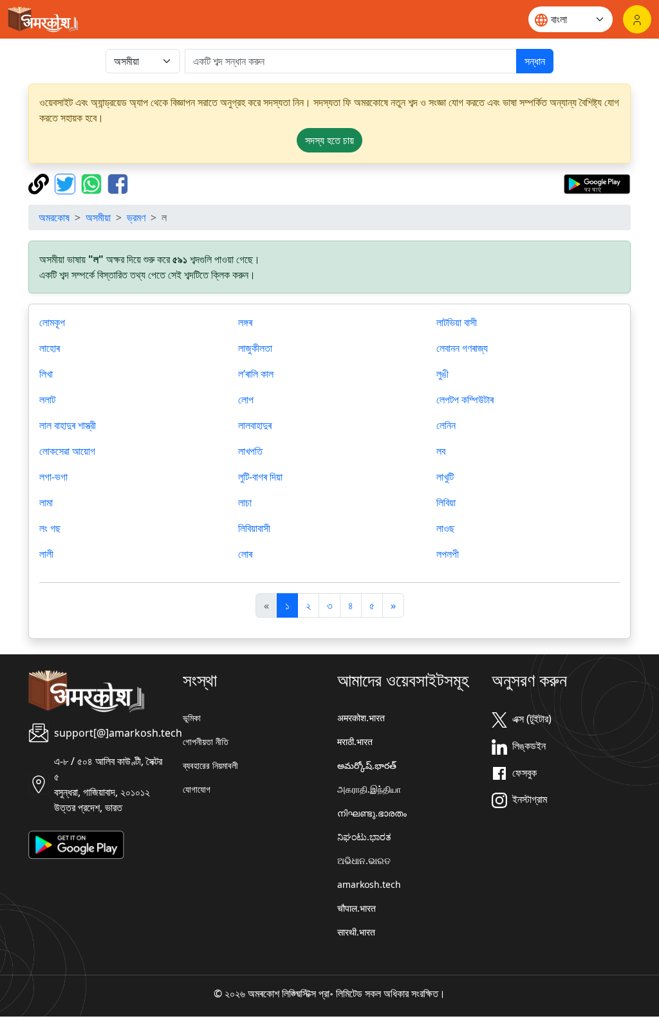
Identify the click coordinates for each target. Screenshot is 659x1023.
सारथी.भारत (356, 932)
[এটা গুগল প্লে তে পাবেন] (597, 183)
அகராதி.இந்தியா (369, 789)
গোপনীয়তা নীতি (205, 741)
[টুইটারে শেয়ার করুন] (67, 183)
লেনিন (446, 425)
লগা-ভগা (53, 477)
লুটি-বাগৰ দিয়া (260, 477)
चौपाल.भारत (356, 908)
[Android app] (76, 843)
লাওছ (445, 528)
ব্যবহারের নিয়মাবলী (210, 765)
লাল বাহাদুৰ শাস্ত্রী (67, 425)
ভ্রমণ (136, 217)
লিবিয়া (446, 502)
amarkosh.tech (369, 884)
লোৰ (245, 554)
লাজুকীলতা (255, 348)
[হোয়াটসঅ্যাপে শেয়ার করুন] (93, 183)
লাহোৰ (49, 348)
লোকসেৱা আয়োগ (67, 451)
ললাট (47, 399)
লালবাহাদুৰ (255, 425)
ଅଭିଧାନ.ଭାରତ (364, 860)
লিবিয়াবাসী (254, 528)
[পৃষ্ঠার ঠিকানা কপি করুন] (40, 183)
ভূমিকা (192, 718)
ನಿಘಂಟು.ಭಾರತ (364, 837)
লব (440, 451)
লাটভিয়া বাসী (456, 322)
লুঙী (442, 374)
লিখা (46, 374)
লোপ (246, 399)
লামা (46, 502)
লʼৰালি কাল (256, 374)
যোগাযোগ (196, 789)
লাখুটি (445, 477)
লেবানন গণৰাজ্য (462, 348)
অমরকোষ (54, 217)
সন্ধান (534, 61)
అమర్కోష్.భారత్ (366, 765)
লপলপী (447, 554)
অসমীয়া (98, 217)
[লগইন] (637, 19)
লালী (46, 554)
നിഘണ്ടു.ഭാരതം (372, 813)
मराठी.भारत (355, 741)
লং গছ (49, 528)
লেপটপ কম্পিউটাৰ (465, 399)
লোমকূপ (52, 322)
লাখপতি (250, 451)
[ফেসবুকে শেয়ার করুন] (117, 183)
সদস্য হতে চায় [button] (329, 140)
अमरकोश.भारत (361, 718)
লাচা (245, 502)
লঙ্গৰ (245, 322)
